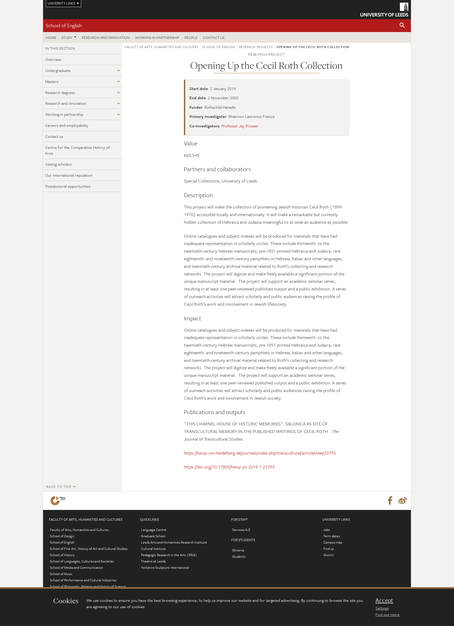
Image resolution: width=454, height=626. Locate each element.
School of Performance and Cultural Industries (83, 580)
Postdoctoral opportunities (67, 186)
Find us (328, 548)
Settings (382, 608)
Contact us (213, 37)
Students (238, 556)
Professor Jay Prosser (240, 126)
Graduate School (153, 536)
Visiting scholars (58, 164)
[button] (402, 25)
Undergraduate (57, 70)
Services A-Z (241, 529)
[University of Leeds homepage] (384, 10)
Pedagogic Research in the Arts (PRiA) (169, 554)
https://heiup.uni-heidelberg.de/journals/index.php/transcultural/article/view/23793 (260, 453)
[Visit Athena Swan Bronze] (59, 501)
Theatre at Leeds (153, 561)
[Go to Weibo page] (402, 501)
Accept (384, 600)
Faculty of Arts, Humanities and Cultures (161, 46)
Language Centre (153, 529)
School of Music (61, 573)
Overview (53, 59)
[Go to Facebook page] (390, 501)
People (191, 37)
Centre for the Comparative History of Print (77, 150)
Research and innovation (106, 37)
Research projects (256, 46)
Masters (51, 81)
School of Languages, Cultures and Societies (82, 561)
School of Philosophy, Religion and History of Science (88, 586)
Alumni (328, 554)
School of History (62, 554)
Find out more (387, 614)
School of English (64, 25)
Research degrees (60, 92)
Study (66, 37)
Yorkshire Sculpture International (165, 567)
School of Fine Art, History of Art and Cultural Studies (88, 548)
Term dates (331, 536)
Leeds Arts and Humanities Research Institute (174, 542)
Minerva (238, 550)
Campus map (332, 542)
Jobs (326, 529)
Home (51, 37)
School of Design (62, 536)
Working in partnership (157, 37)
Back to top (58, 486)
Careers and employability (66, 125)
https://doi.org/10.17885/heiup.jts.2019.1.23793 (229, 466)
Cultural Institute (153, 548)
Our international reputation (68, 175)
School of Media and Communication (76, 567)
